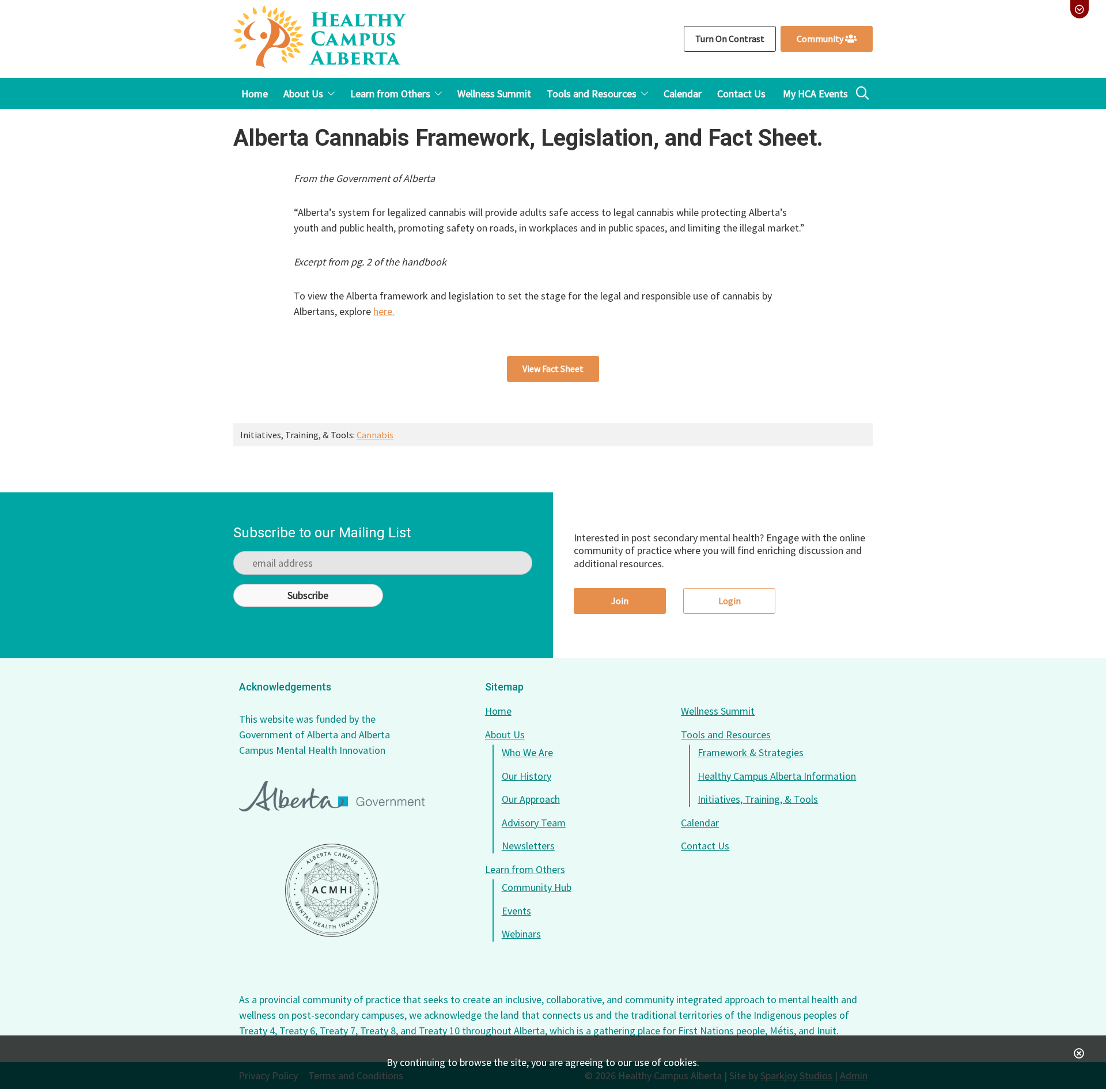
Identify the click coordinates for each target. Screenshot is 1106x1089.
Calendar (700, 822)
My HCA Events (815, 93)
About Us (505, 734)
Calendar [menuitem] (683, 93)
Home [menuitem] (254, 93)
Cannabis (375, 435)
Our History (526, 776)
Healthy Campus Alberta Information (777, 776)
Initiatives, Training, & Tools (758, 799)
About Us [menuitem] (303, 93)
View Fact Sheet (553, 368)
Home (498, 711)
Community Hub (536, 887)
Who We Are (527, 752)
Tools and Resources (726, 734)
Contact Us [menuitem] (741, 93)
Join (619, 600)
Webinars (521, 933)
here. (384, 311)
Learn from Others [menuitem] (390, 93)
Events (516, 910)
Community (821, 38)
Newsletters (528, 845)
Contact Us (705, 845)
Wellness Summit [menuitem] (494, 93)
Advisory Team (534, 822)
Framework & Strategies (751, 752)
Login (729, 600)
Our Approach (531, 799)
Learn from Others (525, 869)
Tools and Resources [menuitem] (592, 93)
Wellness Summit (718, 711)
